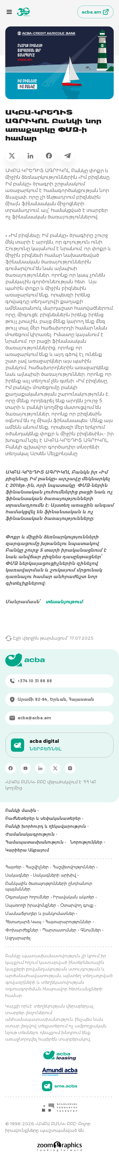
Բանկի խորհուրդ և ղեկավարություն (45, 826)
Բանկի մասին (20, 810)
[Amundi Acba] (59, 1071)
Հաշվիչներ (37, 866)
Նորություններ (86, 842)
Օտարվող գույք (77, 905)
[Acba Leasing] (59, 1055)
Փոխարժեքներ (21, 930)
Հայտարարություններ (68, 921)
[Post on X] (12, 155)
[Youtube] (25, 768)
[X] (55, 768)
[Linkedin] (40, 768)
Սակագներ (17, 875)
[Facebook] (10, 768)
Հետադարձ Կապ (23, 921)
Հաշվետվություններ (74, 866)
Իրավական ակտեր (73, 897)
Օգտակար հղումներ (27, 897)
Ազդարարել (17, 938)
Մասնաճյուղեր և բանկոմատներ (40, 913)
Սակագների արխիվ (54, 875)
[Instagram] (70, 768)
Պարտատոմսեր (59, 930)
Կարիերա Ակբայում (27, 850)
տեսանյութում (64, 602)
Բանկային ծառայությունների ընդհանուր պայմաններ (48, 886)
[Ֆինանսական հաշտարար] (59, 1107)
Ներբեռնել (45, 748)
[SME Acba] (59, 1086)
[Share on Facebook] (49, 155)
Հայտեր (13, 866)
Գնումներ (90, 930)
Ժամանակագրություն (30, 834)
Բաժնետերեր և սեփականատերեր (43, 818)
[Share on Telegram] (67, 155)
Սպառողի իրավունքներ (30, 905)
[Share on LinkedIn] (30, 155)
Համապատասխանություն (34, 842)
